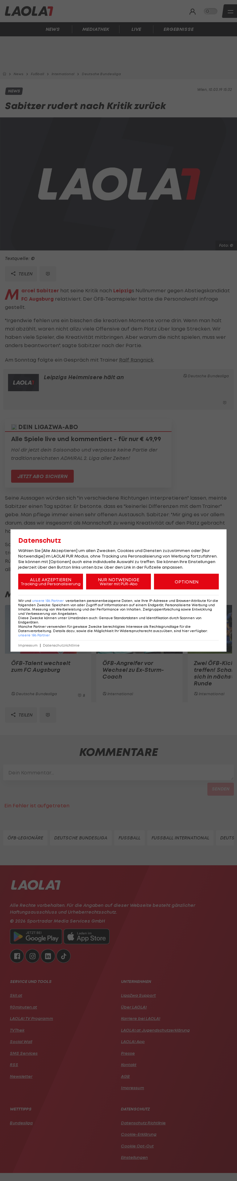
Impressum (28, 645)
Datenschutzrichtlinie (61, 645)
